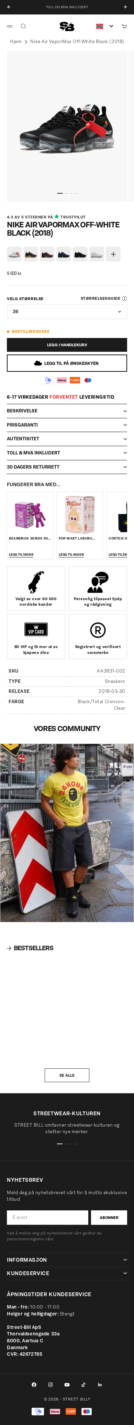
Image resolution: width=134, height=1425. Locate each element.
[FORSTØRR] (13, 193)
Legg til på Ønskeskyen (71, 363)
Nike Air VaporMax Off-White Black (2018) (77, 41)
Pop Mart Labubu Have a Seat (75, 540)
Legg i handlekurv (67, 344)
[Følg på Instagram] (50, 1384)
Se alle (67, 1075)
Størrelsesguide (100, 298)
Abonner (109, 1217)
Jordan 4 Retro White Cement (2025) (28, 1046)
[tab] (30, 948)
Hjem (16, 41)
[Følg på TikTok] (83, 1384)
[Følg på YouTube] (67, 1384)
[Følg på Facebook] (34, 1384)
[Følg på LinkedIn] (100, 1384)
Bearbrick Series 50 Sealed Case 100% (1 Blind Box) (86, 1046)
